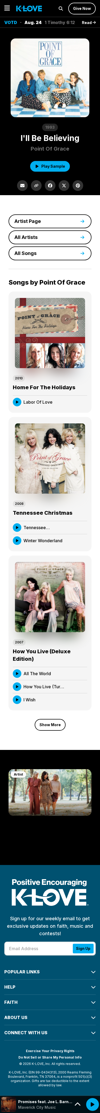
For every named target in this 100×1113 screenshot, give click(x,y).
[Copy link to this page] (36, 185)
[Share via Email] (22, 185)
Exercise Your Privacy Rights (50, 1051)
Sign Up (83, 948)
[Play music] (92, 1104)
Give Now (82, 8)
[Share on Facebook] (50, 185)
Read (87, 22)
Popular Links (22, 971)
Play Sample (53, 166)
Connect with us (25, 1032)
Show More (50, 724)
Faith (11, 1002)
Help (9, 987)
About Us (15, 1017)
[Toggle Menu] (7, 8)
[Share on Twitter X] (64, 185)
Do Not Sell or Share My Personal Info (50, 1057)
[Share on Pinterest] (78, 185)
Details (75, 402)
